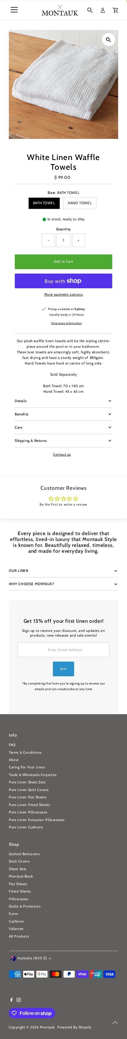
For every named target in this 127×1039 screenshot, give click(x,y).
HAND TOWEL (80, 203)
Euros (13, 914)
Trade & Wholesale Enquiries (32, 775)
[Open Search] (90, 10)
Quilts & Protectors (24, 906)
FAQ (12, 745)
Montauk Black (21, 876)
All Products (19, 936)
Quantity (63, 229)
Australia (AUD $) (32, 958)
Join (63, 669)
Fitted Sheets (20, 891)
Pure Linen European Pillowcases (36, 820)
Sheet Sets (18, 869)
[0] (115, 10)
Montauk (47, 1027)
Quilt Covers (19, 861)
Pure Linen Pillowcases (28, 812)
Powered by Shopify (74, 1027)
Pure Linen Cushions (26, 827)
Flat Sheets (18, 884)
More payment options (63, 294)
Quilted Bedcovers (24, 854)
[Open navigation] (14, 10)
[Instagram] (18, 1001)
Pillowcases (18, 899)
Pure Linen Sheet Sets (27, 782)
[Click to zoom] (108, 39)
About (14, 760)
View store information (66, 323)
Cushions (16, 921)
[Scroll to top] (115, 1023)
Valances (16, 929)
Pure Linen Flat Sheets (27, 797)
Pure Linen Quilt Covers (29, 790)
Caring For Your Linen (27, 767)
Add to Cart (63, 261)
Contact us (62, 455)
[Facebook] (11, 1001)
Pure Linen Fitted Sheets (29, 805)
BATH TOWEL (44, 203)
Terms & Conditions (25, 752)
